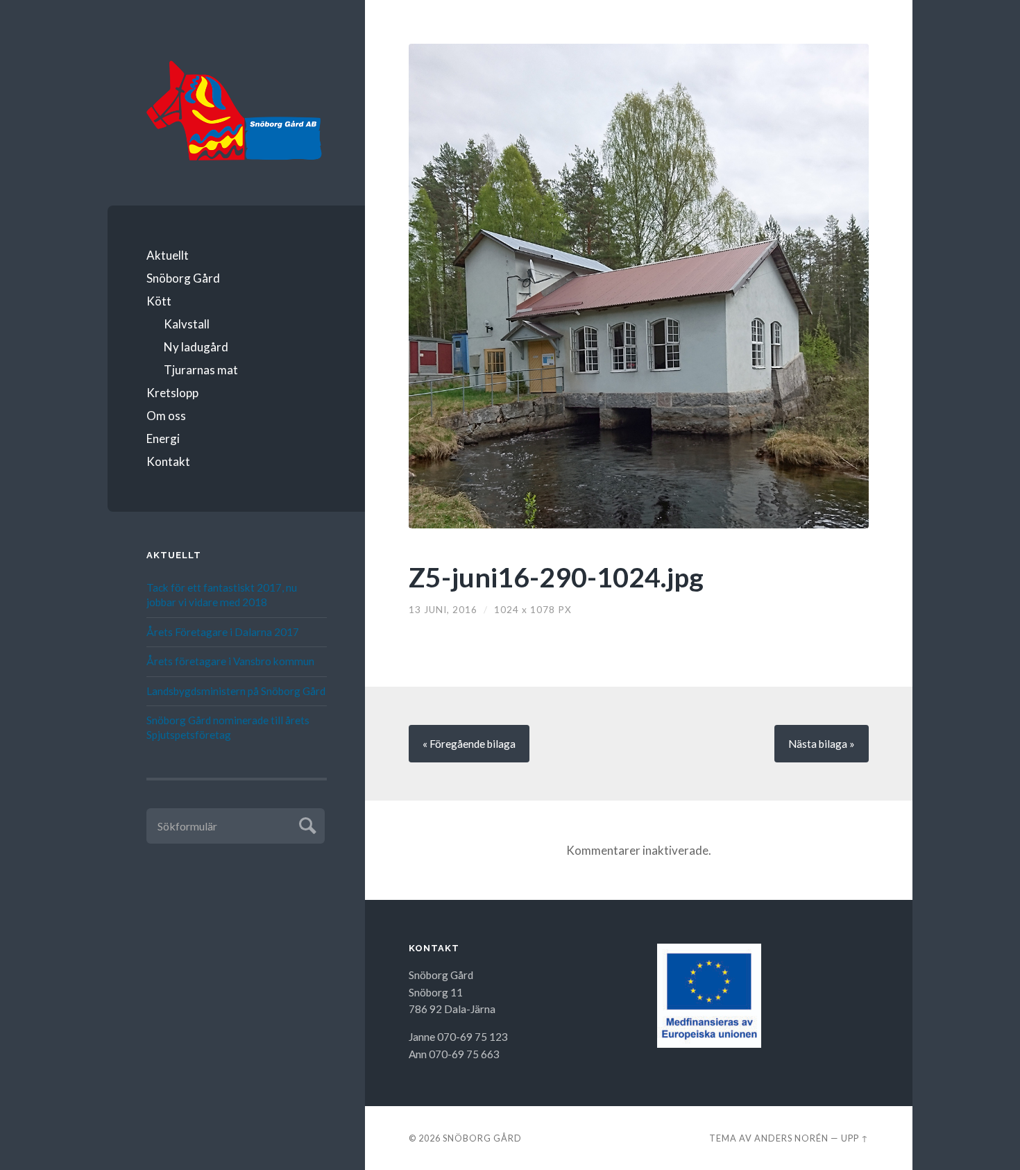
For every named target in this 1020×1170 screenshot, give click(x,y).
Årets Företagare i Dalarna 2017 (222, 632)
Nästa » (821, 743)
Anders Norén (791, 1138)
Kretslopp (172, 392)
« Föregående (469, 743)
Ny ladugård (196, 347)
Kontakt (168, 461)
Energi (163, 438)
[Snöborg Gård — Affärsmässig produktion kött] (236, 112)
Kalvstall (187, 324)
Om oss (166, 415)
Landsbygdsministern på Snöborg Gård (235, 691)
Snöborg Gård (183, 278)
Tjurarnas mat (201, 369)
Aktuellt (167, 255)
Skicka (305, 823)
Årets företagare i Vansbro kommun (230, 661)
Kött (158, 301)
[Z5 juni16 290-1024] (639, 286)
